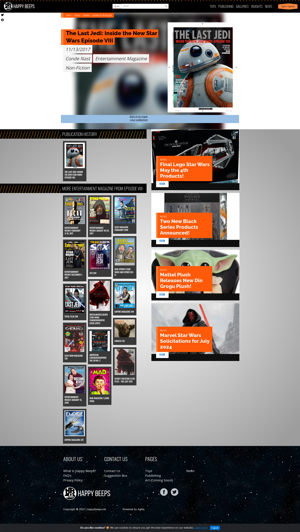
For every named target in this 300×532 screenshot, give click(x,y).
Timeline (86, 15)
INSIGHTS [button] (256, 6)
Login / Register (287, 6)
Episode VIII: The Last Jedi (102, 15)
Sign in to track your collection (139, 118)
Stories (77, 15)
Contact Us (112, 471)
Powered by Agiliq (133, 509)
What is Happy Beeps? (79, 471)
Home (68, 15)
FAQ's (67, 475)
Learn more (201, 527)
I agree (214, 528)
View (162, 184)
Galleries (242, 6)
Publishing (153, 475)
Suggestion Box (115, 475)
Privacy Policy (73, 480)
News (268, 6)
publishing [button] (225, 6)
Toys (213, 6)
